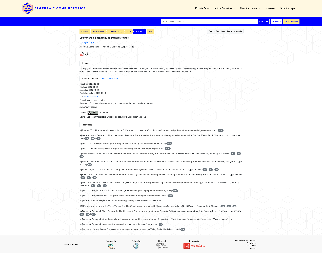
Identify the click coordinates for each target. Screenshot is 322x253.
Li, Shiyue (83, 42)
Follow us (252, 243)
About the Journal (249, 8)
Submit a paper (288, 8)
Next (150, 31)
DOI (86, 138)
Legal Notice (251, 245)
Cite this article (111, 78)
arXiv (221, 130)
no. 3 (129, 31)
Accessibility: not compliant (245, 240)
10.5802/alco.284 (91, 96)
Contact (253, 248)
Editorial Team (202, 8)
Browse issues (291, 21)
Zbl (98, 138)
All (260, 21)
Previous (84, 31)
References (87, 124)
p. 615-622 (140, 31)
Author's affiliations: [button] (88, 106)
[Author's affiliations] (92, 43)
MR (92, 138)
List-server (270, 8)
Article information (90, 78)
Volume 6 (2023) (115, 31)
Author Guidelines (223, 8)
